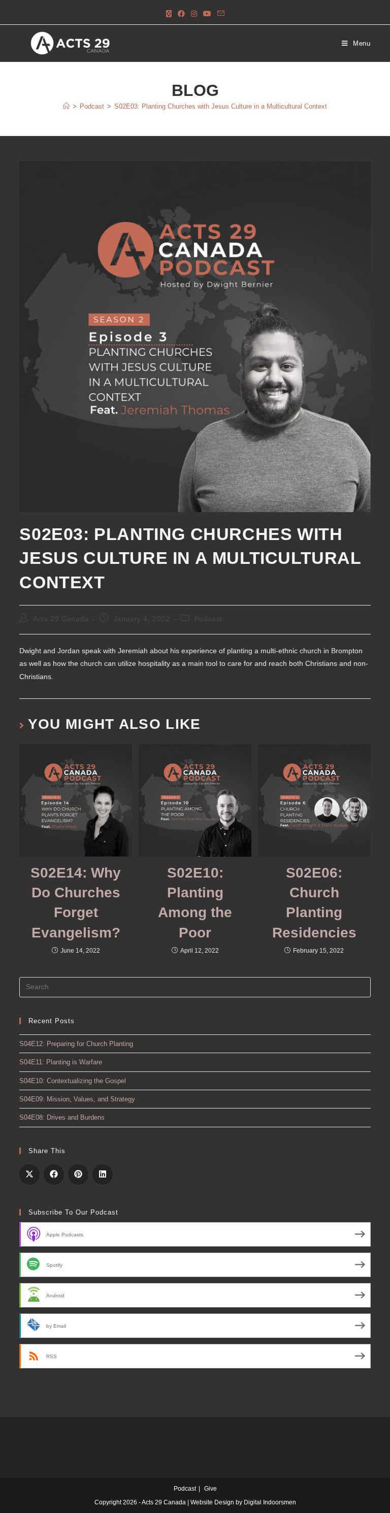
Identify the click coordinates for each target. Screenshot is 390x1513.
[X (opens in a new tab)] (169, 14)
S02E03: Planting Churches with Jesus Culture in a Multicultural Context (220, 106)
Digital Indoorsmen (270, 1502)
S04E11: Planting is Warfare (60, 1062)
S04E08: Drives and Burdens (62, 1117)
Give (210, 1488)
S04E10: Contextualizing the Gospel (72, 1081)
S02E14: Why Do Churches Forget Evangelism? (75, 902)
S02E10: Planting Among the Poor (195, 902)
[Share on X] (29, 1174)
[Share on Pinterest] (78, 1174)
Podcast (208, 619)
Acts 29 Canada (60, 619)
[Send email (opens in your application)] (221, 14)
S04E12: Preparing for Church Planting (76, 1044)
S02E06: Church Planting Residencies (314, 902)
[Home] (66, 106)
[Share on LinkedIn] (102, 1174)
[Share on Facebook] (54, 1174)
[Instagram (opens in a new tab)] (194, 14)
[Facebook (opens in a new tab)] (181, 14)
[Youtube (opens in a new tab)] (207, 14)
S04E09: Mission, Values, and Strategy (77, 1099)
